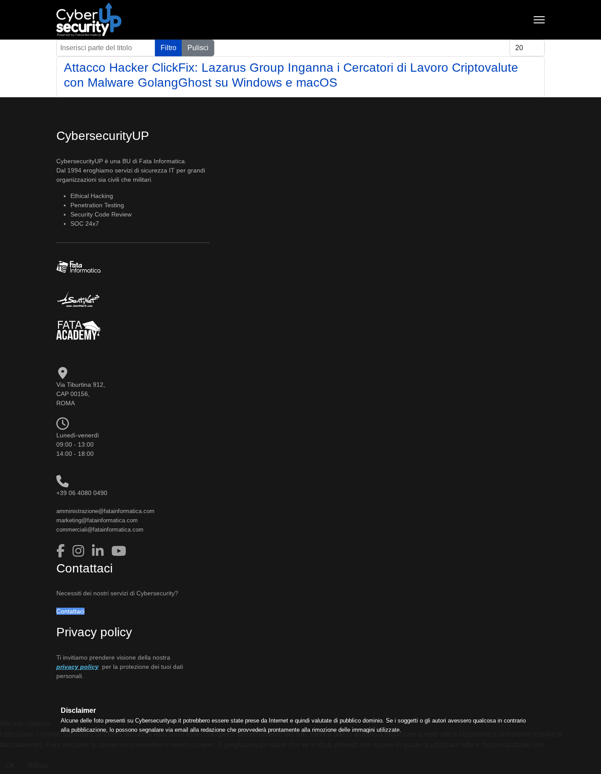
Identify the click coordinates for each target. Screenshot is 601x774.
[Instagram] (80, 551)
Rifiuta (38, 765)
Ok (10, 765)
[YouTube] (118, 551)
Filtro (168, 47)
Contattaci (70, 611)
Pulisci (198, 47)
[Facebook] (62, 551)
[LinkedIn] (99, 551)
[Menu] (539, 20)
